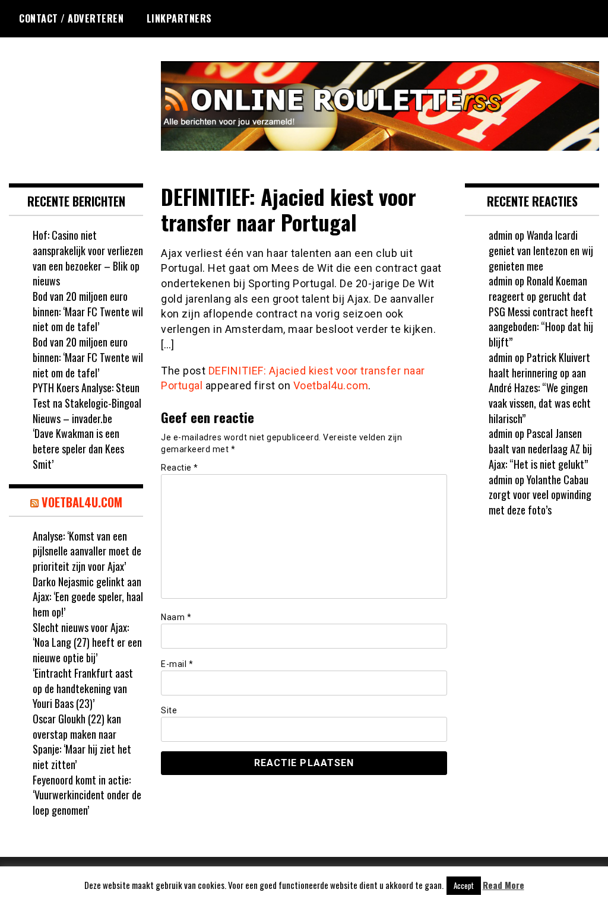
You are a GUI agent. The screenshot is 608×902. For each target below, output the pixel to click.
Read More (503, 885)
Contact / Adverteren (71, 18)
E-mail (177, 664)
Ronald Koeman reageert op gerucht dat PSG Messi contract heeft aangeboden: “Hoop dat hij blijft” (541, 311)
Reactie (179, 467)
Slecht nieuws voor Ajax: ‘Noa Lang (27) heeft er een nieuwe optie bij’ (87, 642)
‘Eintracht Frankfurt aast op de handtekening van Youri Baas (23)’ (83, 688)
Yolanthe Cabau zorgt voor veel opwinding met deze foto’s (540, 494)
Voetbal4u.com (331, 385)
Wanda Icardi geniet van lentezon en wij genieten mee (541, 250)
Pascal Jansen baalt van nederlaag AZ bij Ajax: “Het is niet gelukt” (540, 448)
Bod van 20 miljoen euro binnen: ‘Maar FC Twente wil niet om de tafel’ (88, 311)
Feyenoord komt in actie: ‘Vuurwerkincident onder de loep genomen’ (87, 795)
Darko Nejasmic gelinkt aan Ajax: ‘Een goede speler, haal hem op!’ (88, 597)
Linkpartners (179, 18)
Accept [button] (464, 885)
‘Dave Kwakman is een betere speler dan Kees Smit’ (78, 448)
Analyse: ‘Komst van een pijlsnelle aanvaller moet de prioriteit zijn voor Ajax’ (87, 551)
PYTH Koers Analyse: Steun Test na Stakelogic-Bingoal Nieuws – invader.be (87, 402)
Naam (176, 617)
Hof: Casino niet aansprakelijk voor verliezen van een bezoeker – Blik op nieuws (88, 257)
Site (169, 710)
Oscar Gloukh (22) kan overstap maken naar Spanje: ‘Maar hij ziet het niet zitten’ (82, 741)
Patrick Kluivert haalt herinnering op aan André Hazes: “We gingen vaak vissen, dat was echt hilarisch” (540, 388)
